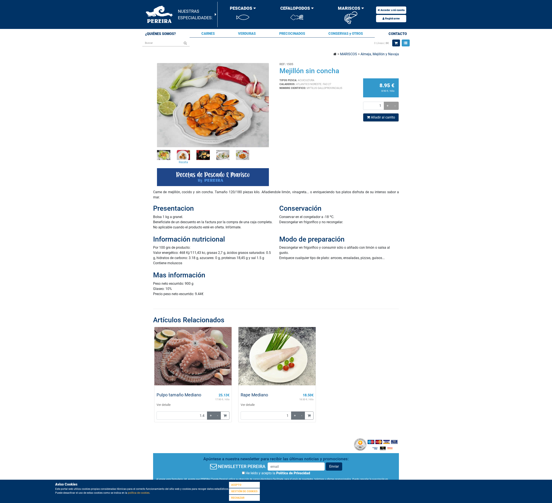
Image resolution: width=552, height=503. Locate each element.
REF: (282, 64)
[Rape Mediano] (277, 356)
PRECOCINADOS (292, 34)
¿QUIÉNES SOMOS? (160, 34)
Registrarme (392, 18)
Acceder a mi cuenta (392, 10)
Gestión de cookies (244, 491)
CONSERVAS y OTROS (345, 34)
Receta (183, 162)
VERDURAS (247, 34)
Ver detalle (164, 405)
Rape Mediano (254, 394)
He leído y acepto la (277, 473)
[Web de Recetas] (212, 177)
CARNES (208, 34)
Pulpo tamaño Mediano (179, 394)
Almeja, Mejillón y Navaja (380, 54)
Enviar (334, 466)
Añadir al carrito (382, 117)
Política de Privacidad (293, 473)
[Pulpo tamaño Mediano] (193, 356)
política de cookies (138, 492)
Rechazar (238, 497)
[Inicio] (160, 14)
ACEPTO (236, 484)
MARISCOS (348, 54)
